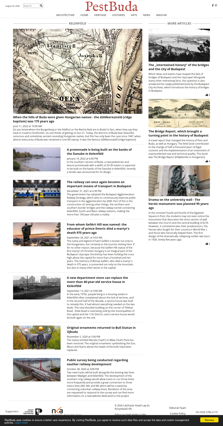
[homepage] (111, 6)
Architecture (65, 15)
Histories (118, 15)
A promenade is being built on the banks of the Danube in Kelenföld (99, 151)
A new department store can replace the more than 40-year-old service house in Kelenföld (97, 282)
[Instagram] (216, 5)
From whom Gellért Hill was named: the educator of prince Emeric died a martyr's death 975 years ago (98, 228)
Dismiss (209, 420)
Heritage (100, 15)
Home (84, 15)
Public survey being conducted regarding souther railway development (97, 362)
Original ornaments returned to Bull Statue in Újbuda (101, 330)
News (146, 15)
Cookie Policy (178, 413)
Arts (134, 15)
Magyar (161, 15)
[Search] (41, 6)
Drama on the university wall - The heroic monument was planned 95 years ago (179, 204)
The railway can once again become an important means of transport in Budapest (99, 184)
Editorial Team (177, 408)
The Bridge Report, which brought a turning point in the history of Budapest (178, 133)
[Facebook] (213, 5)
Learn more (21, 422)
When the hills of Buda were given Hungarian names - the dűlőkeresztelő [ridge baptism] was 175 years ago (72, 119)
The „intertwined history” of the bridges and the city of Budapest (179, 67)
